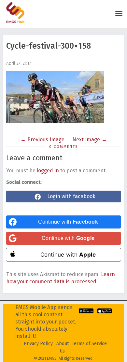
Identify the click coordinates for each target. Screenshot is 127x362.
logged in (48, 170)
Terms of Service (89, 343)
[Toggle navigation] (119, 13)
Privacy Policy (38, 343)
